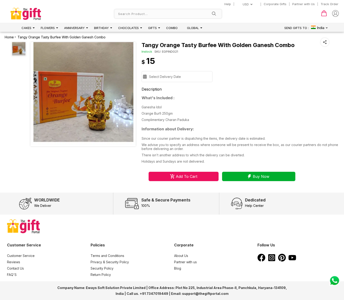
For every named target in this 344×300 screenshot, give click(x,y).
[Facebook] (261, 260)
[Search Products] (214, 14)
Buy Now (261, 176)
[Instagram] (272, 260)
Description (152, 89)
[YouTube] (292, 260)
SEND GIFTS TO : (296, 28)
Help (227, 4)
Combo (172, 28)
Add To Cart (186, 176)
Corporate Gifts (275, 4)
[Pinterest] (282, 260)
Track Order (329, 4)
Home (9, 37)
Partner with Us (303, 4)
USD (246, 4)
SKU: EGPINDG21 (166, 51)
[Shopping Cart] (324, 15)
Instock (147, 51)
